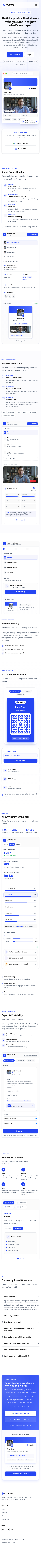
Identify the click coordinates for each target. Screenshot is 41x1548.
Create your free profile (19, 1474)
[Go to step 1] (18, 1258)
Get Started (14, 54)
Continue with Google (22, 1413)
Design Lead (20, 694)
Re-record (21, 520)
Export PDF (21, 1131)
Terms (14, 1542)
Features (4, 1512)
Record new (33, 424)
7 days (6, 844)
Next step (18, 1228)
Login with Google (22, 143)
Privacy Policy (6, 1542)
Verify (9, 1207)
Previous (8, 1228)
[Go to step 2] (20, 1258)
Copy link (21, 760)
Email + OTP (22, 149)
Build (9, 1202)
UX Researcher (27, 691)
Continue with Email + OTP (22, 1419)
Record (21, 1202)
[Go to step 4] (23, 1258)
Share (21, 1207)
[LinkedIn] (12, 1529)
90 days (18, 844)
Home (3, 1509)
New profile (33, 234)
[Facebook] (8, 1529)
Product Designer (15, 691)
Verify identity (20, 592)
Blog (3, 1516)
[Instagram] (3, 1529)
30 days (12, 844)
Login (29, 54)
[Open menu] (36, 5)
